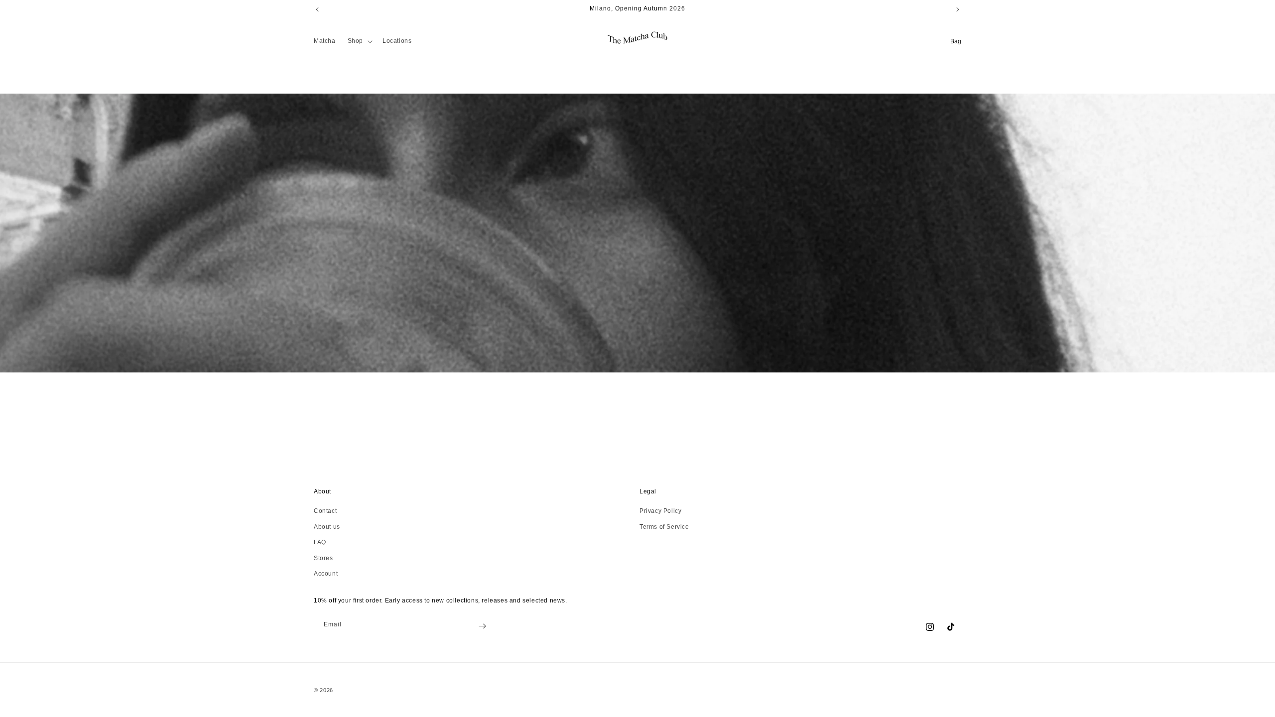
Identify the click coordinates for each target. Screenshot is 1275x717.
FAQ (320, 542)
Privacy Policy (660, 510)
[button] (359, 41)
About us (327, 526)
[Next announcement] (958, 9)
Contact (325, 510)
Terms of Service (664, 526)
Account (326, 573)
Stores (323, 558)
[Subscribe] (482, 626)
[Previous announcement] (317, 9)
